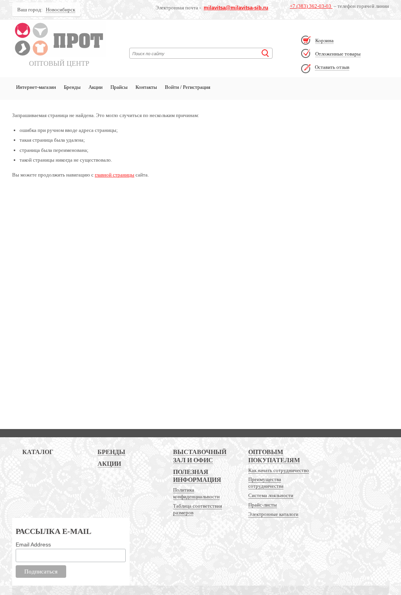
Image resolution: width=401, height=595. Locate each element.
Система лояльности (270, 495)
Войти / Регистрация (187, 87)
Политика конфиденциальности (196, 493)
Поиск (265, 53)
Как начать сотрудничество (278, 470)
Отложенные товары (338, 54)
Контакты (146, 87)
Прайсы (119, 87)
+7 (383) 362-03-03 (311, 6)
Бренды (72, 87)
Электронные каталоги (273, 514)
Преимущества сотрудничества (266, 482)
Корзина (324, 40)
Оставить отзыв (332, 67)
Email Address (33, 544)
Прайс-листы (262, 505)
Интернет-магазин (36, 87)
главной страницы (114, 175)
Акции (96, 87)
